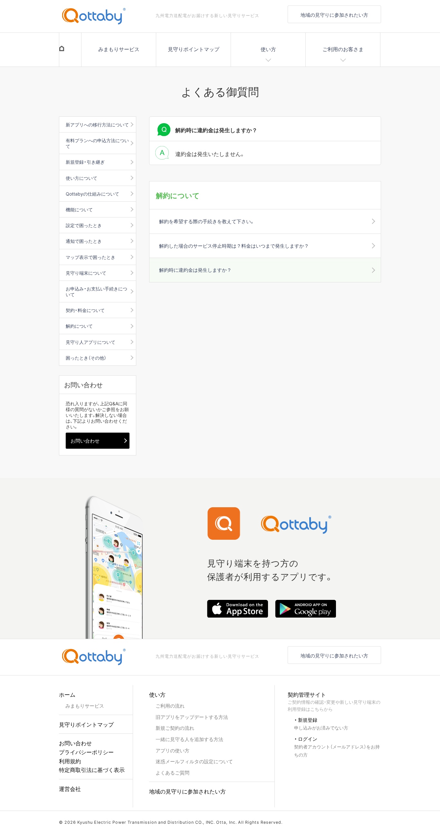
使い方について (81, 178)
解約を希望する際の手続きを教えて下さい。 (206, 221)
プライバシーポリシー (86, 752)
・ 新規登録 (321, 723)
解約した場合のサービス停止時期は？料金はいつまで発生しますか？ (234, 245)
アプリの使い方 (172, 750)
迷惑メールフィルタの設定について (194, 761)
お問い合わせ (85, 440)
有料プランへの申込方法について (97, 143)
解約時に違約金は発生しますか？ (195, 269)
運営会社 (70, 789)
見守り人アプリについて (90, 342)
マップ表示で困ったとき (90, 257)
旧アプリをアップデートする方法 (192, 716)
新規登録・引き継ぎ (85, 162)
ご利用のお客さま (343, 49)
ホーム (67, 694)
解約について (79, 326)
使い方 (268, 49)
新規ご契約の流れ (175, 727)
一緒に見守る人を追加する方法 (189, 739)
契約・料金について (85, 310)
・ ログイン (337, 746)
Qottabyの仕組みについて (92, 193)
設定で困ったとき (84, 225)
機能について (79, 209)
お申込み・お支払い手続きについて (96, 291)
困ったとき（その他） (86, 357)
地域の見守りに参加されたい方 (334, 14)
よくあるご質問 (172, 772)
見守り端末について (86, 273)
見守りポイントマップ (193, 49)
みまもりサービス (118, 49)
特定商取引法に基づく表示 (92, 770)
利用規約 (70, 761)
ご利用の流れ (170, 705)
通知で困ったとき (84, 241)
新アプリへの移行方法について (97, 124)
